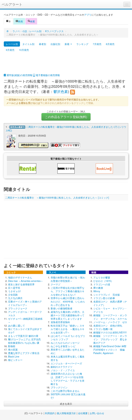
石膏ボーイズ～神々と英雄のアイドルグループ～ (25, 303)
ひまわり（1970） (103, 281)
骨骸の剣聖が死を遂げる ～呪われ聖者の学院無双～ (68, 279)
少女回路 (13, 294)
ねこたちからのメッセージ (65, 342)
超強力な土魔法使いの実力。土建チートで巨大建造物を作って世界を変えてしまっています (67, 315)
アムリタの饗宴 (101, 277)
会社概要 (83, 413)
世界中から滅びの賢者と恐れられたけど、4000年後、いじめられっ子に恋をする (68, 301)
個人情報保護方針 (66, 413)
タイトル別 (28, 44)
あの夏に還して (16, 325)
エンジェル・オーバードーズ (66, 363)
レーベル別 (12, 44)
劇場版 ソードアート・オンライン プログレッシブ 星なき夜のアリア (110, 339)
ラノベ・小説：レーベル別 (27, 31)
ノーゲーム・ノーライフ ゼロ (110, 322)
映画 (20, 21)
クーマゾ (55, 284)
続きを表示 (66, 403)
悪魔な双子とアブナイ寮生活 (23, 353)
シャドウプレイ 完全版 (106, 294)
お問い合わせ (97, 413)
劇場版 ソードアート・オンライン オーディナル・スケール (110, 316)
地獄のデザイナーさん (20, 277)
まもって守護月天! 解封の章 (23, 336)
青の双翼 (13, 349)
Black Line (13, 356)
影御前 (11, 346)
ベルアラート (12, 4)
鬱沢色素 (60, 91)
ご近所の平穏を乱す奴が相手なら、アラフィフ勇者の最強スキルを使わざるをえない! (67, 291)
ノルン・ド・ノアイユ (63, 370)
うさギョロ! (14, 291)
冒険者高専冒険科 (60, 322)
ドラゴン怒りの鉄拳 (104, 298)
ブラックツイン (59, 387)
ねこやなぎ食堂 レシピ (63, 346)
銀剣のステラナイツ (61, 366)
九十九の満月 (15, 298)
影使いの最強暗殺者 (61, 308)
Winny (96, 291)
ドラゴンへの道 (101, 284)
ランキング (82, 44)
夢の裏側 (98, 287)
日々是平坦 (14, 287)
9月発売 (10, 50)
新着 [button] (67, 44)
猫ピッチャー (15, 360)
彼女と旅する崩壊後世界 (21, 284)
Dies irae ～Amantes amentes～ (25, 281)
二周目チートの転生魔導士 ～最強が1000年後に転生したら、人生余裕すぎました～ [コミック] (57, 197)
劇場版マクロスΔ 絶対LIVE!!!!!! (110, 332)
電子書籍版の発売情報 (47, 75)
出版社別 (55, 44)
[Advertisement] (66, 64)
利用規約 (50, 413)
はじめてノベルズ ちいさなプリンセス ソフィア (68, 337)
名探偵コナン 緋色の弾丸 (107, 325)
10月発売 (24, 50)
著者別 (42, 44)
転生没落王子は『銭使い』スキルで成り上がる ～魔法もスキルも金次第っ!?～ (67, 329)
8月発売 (110, 44)
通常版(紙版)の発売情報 (19, 75)
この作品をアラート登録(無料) (66, 117)
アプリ (87, 14)
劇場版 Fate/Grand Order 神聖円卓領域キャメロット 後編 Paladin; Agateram (109, 349)
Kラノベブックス (54, 31)
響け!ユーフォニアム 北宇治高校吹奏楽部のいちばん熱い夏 (24, 341)
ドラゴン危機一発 (103, 329)
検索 (32, 21)
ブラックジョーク (17, 308)
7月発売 (97, 44)
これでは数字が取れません (65, 391)
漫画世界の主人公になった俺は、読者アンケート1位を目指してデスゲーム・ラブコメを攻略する (67, 379)
